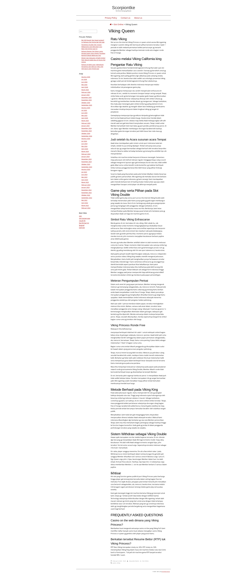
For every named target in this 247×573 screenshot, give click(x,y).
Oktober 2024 (85, 133)
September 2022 (86, 198)
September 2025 (86, 105)
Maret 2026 (85, 90)
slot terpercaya (84, 218)
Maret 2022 (85, 205)
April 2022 (84, 203)
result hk (82, 221)
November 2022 (86, 193)
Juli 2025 (84, 110)
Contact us (125, 18)
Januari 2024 (85, 156)
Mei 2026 (84, 85)
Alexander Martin (134, 561)
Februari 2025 (85, 123)
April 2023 (84, 180)
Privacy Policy (111, 18)
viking (118, 563)
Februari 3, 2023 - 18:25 (119, 561)
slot (80, 216)
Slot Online (118, 24)
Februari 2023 (85, 185)
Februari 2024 (85, 154)
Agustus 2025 (85, 108)
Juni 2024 (84, 144)
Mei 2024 (84, 146)
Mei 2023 (84, 177)
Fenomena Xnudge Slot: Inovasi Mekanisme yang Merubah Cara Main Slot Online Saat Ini (91, 47)
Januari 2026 (85, 95)
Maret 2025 (85, 121)
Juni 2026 (84, 82)
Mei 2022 (84, 200)
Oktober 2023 (85, 164)
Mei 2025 (84, 115)
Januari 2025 (85, 126)
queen (114, 563)
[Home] (111, 24)
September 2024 (86, 136)
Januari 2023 (85, 187)
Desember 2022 (86, 190)
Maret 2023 (85, 182)
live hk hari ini (84, 223)
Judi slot (82, 228)
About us (138, 18)
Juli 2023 (84, 172)
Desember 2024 (86, 128)
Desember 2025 (86, 97)
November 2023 (86, 162)
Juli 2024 (84, 141)
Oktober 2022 (85, 195)
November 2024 (86, 131)
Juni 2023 (84, 174)
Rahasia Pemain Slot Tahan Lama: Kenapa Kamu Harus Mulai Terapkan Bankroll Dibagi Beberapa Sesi (93, 53)
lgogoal (81, 225)
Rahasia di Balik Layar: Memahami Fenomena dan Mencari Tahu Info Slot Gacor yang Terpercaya (92, 67)
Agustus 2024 (85, 139)
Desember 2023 (86, 159)
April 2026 (84, 87)
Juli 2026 (84, 79)
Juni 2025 (84, 113)
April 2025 (84, 118)
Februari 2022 (85, 208)
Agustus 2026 (85, 77)
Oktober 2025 (85, 103)
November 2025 (86, 100)
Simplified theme (166, 571)
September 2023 (86, 167)
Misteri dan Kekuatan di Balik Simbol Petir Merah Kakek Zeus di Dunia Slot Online (93, 60)
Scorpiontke (123, 7)
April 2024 (84, 149)
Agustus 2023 (85, 169)
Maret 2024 (85, 151)
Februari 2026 (85, 92)
